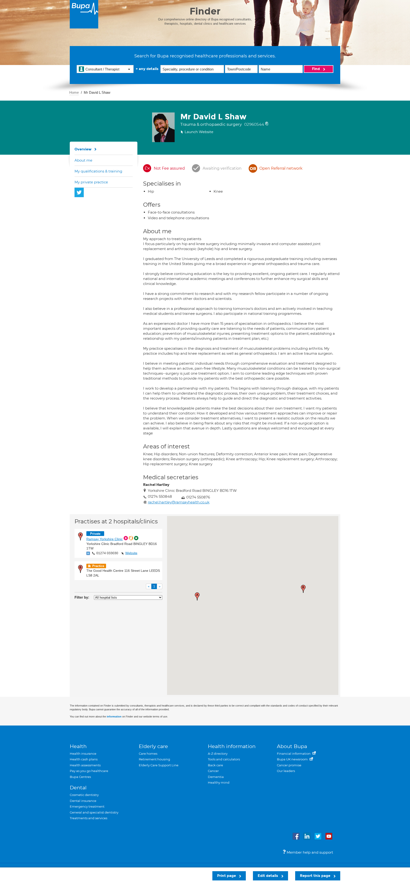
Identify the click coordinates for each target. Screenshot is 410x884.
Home (74, 92)
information (114, 716)
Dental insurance (83, 801)
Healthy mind (218, 782)
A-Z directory (218, 753)
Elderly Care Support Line (158, 765)
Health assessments (85, 765)
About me (83, 160)
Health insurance (83, 753)
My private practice (91, 182)
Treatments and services (88, 818)
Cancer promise (289, 765)
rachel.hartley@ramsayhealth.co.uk (179, 502)
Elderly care (153, 746)
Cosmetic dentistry (84, 795)
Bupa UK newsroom (292, 759)
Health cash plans (84, 759)
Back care (215, 765)
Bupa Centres (80, 777)
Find (316, 69)
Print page (227, 876)
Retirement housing (154, 759)
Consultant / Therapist (102, 69)
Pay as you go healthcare (89, 771)
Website (131, 553)
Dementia (216, 777)
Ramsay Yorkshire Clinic (104, 539)
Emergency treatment (87, 806)
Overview (83, 149)
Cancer (213, 771)
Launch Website (199, 132)
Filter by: (82, 597)
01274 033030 (107, 553)
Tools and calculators (224, 759)
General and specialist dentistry (94, 812)
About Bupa (292, 746)
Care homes (148, 753)
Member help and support (309, 852)
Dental (78, 788)
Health (78, 746)
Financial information (294, 753)
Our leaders (286, 771)
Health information (232, 746)
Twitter (79, 192)
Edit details (268, 876)
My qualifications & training (98, 171)
